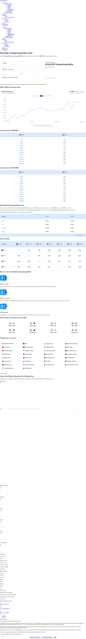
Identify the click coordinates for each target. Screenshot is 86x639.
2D (34, 95)
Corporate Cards (8, 11)
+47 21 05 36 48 (5, 612)
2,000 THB (21, 159)
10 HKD (21, 181)
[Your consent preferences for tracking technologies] (2, 637)
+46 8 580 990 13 (6, 608)
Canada (9, 8)
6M (48, 95)
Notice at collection (35, 637)
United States (10, 10)
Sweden (9, 6)
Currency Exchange (9, 12)
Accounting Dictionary (9, 17)
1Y (51, 95)
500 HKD (21, 192)
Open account (5, 24)
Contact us (7, 21)
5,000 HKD (21, 198)
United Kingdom (11, 9)
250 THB (21, 152)
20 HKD (21, 183)
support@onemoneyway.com (6, 600)
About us (7, 19)
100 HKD (21, 187)
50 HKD (21, 185)
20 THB (21, 145)
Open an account (3, 571)
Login (4, 23)
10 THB (21, 143)
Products (4, 2)
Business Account (8, 3)
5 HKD (21, 178)
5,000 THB (21, 161)
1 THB (21, 139)
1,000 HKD (21, 194)
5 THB (21, 141)
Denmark (9, 4)
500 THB (21, 154)
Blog (6, 16)
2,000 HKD (21, 196)
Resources (5, 15)
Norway (9, 7)
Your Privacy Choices (47, 637)
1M (41, 95)
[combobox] (21, 69)
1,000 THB (21, 156)
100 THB (21, 150)
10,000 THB (21, 163)
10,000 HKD (21, 200)
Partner (6, 20)
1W (38, 95)
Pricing (4, 13)
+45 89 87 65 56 (5, 604)
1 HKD (21, 176)
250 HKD (21, 189)
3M (44, 95)
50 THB (21, 148)
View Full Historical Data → (79, 235)
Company (4, 18)
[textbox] (21, 69)
